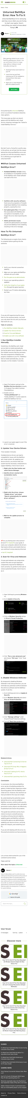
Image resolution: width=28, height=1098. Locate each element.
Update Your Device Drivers (12, 331)
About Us (3, 1093)
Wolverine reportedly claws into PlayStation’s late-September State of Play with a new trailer (14, 1082)
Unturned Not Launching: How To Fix (15, 777)
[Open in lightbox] (15, 410)
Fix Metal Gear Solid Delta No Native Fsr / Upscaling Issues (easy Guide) (12, 1053)
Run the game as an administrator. (14, 277)
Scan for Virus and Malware (12, 333)
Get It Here (14, 89)
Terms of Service (21, 1093)
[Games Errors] (10, 2)
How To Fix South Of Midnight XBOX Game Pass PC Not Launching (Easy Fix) (13, 1077)
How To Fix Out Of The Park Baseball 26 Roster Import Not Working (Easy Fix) (14, 1031)
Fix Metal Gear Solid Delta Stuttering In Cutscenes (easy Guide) (12, 1058)
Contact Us (4, 1095)
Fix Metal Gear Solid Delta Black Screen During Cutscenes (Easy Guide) (14, 1048)
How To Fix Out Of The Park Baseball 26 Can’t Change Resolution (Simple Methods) (14, 985)
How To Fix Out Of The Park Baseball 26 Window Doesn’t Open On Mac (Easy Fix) (14, 962)
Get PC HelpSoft (7, 552)
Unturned (15, 111)
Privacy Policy (11, 1093)
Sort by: (15, 933)
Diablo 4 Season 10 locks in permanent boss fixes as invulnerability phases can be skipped (13, 1086)
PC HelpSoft (10, 543)
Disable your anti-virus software (14, 336)
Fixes (6, 7)
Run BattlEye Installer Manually (14, 328)
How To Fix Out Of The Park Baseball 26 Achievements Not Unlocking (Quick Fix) (14, 1008)
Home (2, 7)
